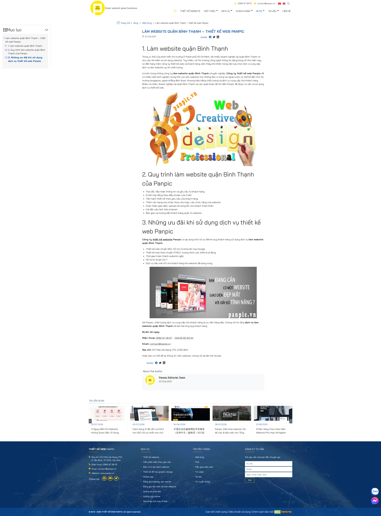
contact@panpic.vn (160, 343)
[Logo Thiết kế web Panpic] (97, 8)
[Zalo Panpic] (374, 491)
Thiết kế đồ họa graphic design (158, 471)
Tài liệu (272, 11)
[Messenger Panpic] (374, 500)
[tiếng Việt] (279, 3)
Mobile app (148, 476)
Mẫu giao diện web (204, 467)
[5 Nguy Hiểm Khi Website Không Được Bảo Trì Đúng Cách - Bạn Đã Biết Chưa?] (108, 413)
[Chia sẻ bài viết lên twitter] (214, 37)
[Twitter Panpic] (116, 478)
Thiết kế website (190, 11)
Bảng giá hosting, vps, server (157, 481)
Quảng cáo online (151, 496)
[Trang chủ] (174, 11)
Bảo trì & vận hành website (156, 467)
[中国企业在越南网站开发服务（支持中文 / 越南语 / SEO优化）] (190, 413)
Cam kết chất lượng (216, 511)
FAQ (197, 462)
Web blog (199, 457)
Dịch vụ (225, 11)
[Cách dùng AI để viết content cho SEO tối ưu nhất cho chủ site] (149, 413)
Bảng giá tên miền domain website (159, 486)
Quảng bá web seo (152, 491)
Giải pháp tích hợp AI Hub (155, 501)
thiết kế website (162, 239)
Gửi (249, 480)
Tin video (199, 471)
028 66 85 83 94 (184, 337)
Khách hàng (243, 11)
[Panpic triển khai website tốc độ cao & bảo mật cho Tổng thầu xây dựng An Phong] (232, 413)
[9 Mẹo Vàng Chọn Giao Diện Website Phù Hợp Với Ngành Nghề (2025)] (273, 413)
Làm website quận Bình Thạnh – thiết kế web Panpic (25, 40)
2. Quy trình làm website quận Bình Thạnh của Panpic (26, 51)
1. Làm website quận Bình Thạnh (25, 45)
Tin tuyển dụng (202, 481)
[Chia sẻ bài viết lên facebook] (210, 37)
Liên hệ (287, 11)
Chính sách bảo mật (263, 511)
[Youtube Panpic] (110, 478)
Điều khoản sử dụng (239, 511)
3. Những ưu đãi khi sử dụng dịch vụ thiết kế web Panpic (25, 59)
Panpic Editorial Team (172, 377)
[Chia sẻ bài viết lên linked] (218, 37)
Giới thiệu (210, 11)
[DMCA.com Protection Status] (283, 511)
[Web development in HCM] (284, 3)
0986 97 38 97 (164, 337)
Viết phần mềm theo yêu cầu (157, 462)
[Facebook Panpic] (104, 478)
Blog (259, 11)
